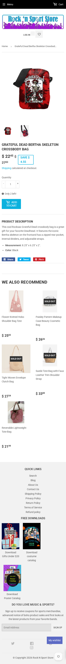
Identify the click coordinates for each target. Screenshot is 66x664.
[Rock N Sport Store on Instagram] (31, 648)
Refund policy (33, 512)
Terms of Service (33, 507)
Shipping (6, 168)
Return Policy (33, 503)
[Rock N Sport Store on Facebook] (32, 644)
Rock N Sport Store (43, 657)
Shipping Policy (33, 493)
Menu (10, 4)
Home (5, 46)
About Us (33, 484)
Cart (60, 4)
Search (33, 475)
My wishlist (55, 640)
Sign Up (58, 627)
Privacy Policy (33, 498)
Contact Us (33, 489)
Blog (33, 480)
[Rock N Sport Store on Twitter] (13, 644)
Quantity (6, 177)
